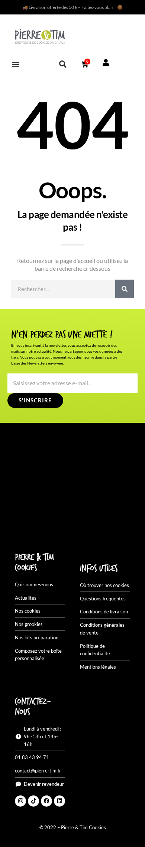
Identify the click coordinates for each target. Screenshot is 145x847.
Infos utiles (98, 568)
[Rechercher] (124, 289)
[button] (15, 64)
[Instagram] (20, 801)
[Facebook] (46, 801)
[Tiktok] (33, 801)
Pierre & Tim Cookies (34, 563)
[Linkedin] (59, 801)
